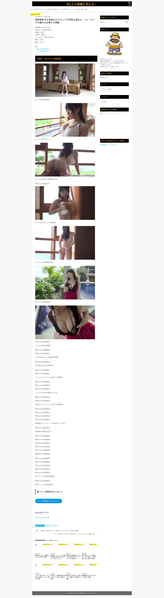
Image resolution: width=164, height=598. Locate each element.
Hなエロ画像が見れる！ (82, 4)
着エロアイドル (40, 525)
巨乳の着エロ (50, 525)
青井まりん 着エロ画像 (42, 517)
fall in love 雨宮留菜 (43, 49)
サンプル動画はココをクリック (48, 501)
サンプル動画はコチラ (43, 51)
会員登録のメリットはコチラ (108, 145)
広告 (57, 525)
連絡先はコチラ (104, 77)
